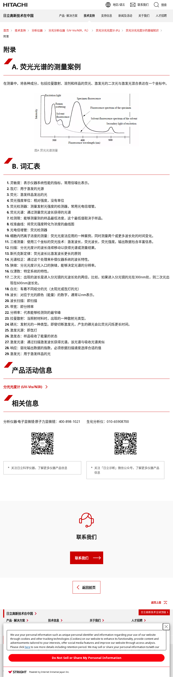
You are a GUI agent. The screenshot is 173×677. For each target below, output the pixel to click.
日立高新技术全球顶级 (153, 612)
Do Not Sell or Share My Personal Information (86, 658)
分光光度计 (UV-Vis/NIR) (23, 387)
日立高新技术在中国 (19, 614)
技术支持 (89, 15)
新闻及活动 (125, 15)
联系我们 (81, 558)
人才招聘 (161, 15)
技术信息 (53, 620)
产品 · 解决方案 (68, 15)
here (27, 647)
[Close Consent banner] (166, 626)
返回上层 (156, 602)
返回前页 (89, 587)
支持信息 (106, 15)
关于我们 (143, 15)
